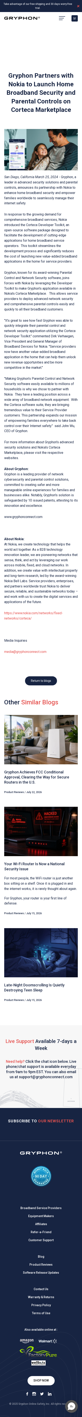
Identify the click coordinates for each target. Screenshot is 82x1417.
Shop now (41, 1380)
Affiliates (41, 1224)
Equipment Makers (41, 1216)
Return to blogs (41, 680)
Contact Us (41, 1289)
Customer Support (41, 1240)
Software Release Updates (41, 1272)
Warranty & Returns (41, 1297)
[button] (71, 1406)
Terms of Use (41, 1313)
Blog (41, 1256)
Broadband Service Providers (41, 1208)
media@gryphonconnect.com (25, 652)
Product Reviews (41, 1264)
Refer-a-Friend (41, 1232)
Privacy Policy (41, 1305)
